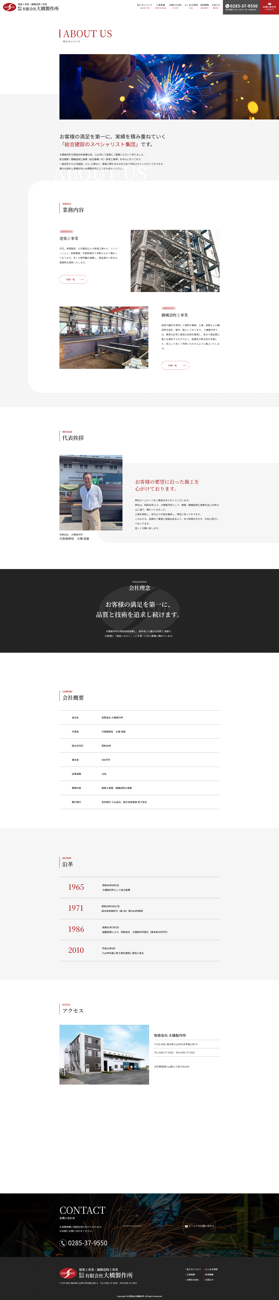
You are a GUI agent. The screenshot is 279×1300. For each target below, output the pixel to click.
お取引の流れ (175, 6)
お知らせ (216, 6)
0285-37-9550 (87, 1242)
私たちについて (144, 6)
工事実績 (160, 6)
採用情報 (204, 6)
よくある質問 (191, 6)
